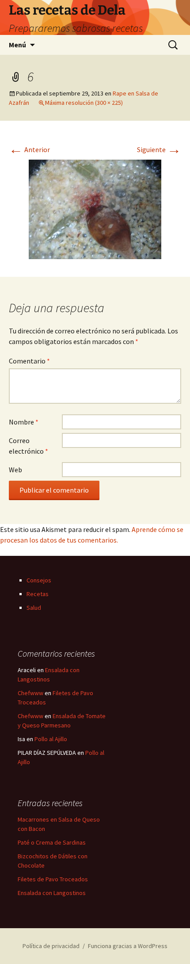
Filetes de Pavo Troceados (53, 879)
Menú (17, 44)
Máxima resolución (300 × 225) (84, 103)
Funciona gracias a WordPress (127, 946)
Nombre (23, 421)
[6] (95, 208)
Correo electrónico (28, 445)
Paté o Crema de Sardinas (52, 842)
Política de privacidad (51, 946)
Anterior (29, 149)
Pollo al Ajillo (50, 739)
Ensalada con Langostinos (52, 893)
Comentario (29, 360)
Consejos (39, 580)
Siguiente (159, 149)
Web (15, 469)
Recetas (38, 594)
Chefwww (30, 693)
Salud (34, 608)
